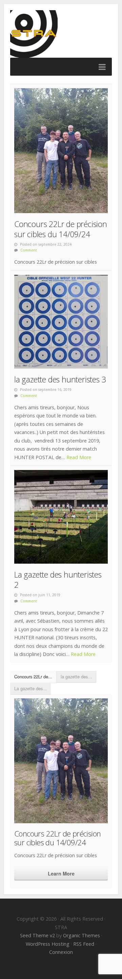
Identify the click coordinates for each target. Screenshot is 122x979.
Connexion (61, 952)
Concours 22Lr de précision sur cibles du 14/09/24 (60, 229)
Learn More (61, 873)
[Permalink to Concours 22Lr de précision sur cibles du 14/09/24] (61, 150)
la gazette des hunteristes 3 (60, 379)
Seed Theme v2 (37, 935)
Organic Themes (81, 935)
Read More (78, 457)
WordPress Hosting (47, 944)
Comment (28, 250)
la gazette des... (76, 676)
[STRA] (61, 34)
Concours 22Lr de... (33, 676)
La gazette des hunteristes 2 (58, 579)
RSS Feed (83, 944)
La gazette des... (30, 688)
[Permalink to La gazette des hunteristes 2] (61, 517)
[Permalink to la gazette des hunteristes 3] (61, 322)
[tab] (33, 677)
